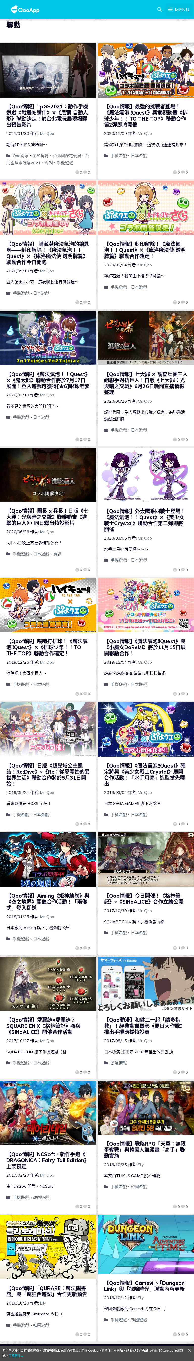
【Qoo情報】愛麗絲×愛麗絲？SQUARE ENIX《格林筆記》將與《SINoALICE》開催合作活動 (43, 1026)
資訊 (57, 553)
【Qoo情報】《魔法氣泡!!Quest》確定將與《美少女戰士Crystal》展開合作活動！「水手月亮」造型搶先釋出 (144, 774)
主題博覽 (41, 155)
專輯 (49, 162)
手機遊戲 (65, 162)
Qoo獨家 (21, 155)
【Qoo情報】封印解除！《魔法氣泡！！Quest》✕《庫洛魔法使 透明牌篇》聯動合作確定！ (145, 250)
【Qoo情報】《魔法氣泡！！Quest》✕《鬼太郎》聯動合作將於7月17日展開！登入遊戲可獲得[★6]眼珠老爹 (47, 380)
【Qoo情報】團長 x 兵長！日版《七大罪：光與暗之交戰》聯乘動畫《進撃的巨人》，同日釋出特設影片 (47, 517)
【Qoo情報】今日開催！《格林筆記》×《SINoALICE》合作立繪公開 (143, 899)
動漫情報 (119, 1062)
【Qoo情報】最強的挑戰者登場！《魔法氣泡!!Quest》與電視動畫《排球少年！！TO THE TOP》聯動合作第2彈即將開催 (145, 115)
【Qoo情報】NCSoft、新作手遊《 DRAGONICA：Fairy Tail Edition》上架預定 (47, 1160)
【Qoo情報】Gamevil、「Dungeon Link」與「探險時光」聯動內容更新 (144, 1286)
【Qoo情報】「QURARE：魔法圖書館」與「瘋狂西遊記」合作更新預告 (46, 1291)
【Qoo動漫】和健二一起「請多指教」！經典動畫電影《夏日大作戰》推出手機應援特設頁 (144, 1026)
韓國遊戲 (41, 1197)
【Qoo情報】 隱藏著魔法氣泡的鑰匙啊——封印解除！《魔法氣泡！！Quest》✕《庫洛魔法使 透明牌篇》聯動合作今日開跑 (47, 253)
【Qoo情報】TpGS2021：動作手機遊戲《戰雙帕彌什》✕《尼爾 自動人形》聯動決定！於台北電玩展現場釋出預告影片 (47, 115)
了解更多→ (16, 1356)
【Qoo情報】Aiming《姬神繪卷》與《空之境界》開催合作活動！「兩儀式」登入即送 (47, 902)
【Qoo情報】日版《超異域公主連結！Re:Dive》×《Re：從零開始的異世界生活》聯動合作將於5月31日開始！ (48, 774)
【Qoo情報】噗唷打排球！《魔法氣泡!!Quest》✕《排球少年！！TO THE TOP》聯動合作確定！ (47, 647)
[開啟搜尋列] (159, 9)
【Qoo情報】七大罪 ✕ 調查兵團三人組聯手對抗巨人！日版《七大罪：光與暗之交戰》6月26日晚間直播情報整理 (146, 383)
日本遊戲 (139, 155)
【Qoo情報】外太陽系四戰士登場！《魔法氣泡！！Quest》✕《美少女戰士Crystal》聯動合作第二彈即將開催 (144, 520)
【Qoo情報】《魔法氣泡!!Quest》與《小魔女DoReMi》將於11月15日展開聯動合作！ (145, 647)
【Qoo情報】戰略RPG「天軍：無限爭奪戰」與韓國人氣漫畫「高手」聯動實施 (145, 1150)
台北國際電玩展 (67, 155)
